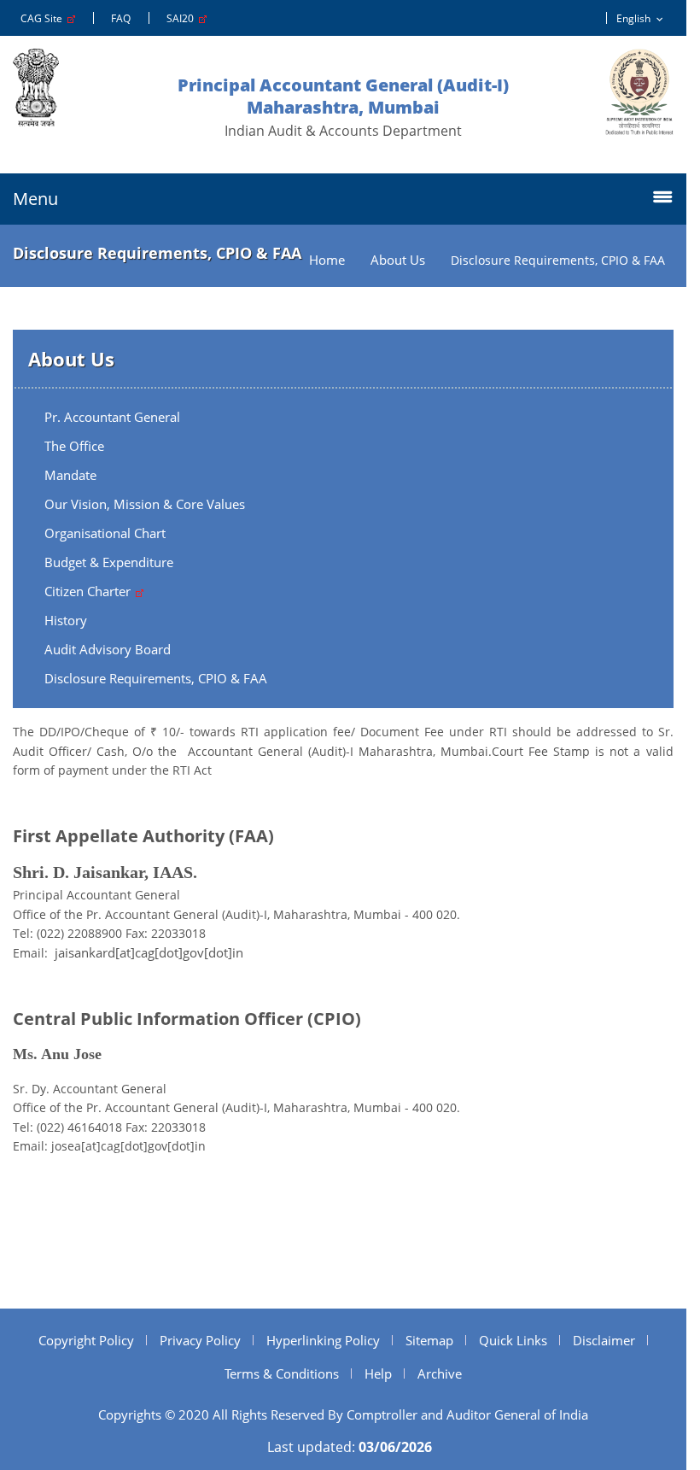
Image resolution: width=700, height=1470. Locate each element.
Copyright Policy (86, 1340)
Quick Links (513, 1340)
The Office (74, 445)
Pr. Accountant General (112, 416)
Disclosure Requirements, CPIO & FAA (155, 678)
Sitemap (429, 1340)
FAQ (121, 18)
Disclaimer (604, 1340)
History (65, 620)
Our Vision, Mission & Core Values (144, 503)
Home (327, 260)
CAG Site (43, 18)
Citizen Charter (89, 591)
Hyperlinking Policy (323, 1340)
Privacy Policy (200, 1340)
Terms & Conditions (282, 1373)
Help (378, 1373)
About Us (397, 260)
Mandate (70, 474)
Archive (439, 1373)
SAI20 (182, 18)
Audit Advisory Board (107, 649)
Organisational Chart (105, 533)
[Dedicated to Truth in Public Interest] (639, 92)
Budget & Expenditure (108, 562)
